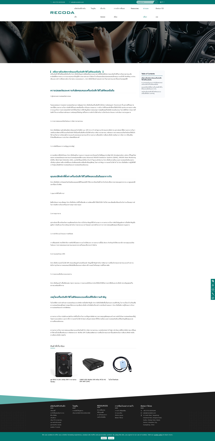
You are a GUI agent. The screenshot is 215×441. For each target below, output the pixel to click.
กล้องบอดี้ (52, 410)
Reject (104, 438)
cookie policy (158, 435)
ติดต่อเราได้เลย (160, 12)
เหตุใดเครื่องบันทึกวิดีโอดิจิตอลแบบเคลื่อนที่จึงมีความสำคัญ (151, 92)
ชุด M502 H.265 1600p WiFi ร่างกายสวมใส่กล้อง (63, 380)
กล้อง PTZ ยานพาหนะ (56, 420)
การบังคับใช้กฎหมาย (77, 410)
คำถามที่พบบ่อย (101, 410)
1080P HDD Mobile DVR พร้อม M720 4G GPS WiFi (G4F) (93, 380)
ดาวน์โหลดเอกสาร (102, 414)
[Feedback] (213, 298)
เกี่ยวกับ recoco (102, 12)
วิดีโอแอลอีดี (100, 412)
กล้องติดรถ (53, 417)
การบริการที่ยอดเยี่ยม (119, 12)
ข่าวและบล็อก (146, 12)
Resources (135, 8)
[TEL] (213, 294)
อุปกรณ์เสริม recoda (55, 424)
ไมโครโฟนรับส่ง (113, 379)
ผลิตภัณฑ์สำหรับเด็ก (79, 12)
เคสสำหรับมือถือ (101, 417)
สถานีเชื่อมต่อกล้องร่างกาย (57, 413)
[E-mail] (213, 289)
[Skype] (213, 281)
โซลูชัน (93, 8)
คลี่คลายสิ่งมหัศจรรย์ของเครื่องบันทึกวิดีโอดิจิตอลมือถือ (152, 79)
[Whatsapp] (213, 285)
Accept (111, 438)
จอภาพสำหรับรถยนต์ (55, 422)
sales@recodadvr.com (76, 2)
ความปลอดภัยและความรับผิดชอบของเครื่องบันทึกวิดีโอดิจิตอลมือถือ (152, 83)
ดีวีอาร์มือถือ (53, 415)
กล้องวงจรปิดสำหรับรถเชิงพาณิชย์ (81, 413)
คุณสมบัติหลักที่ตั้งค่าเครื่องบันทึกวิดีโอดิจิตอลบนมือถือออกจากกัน (152, 88)
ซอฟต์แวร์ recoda (55, 427)
